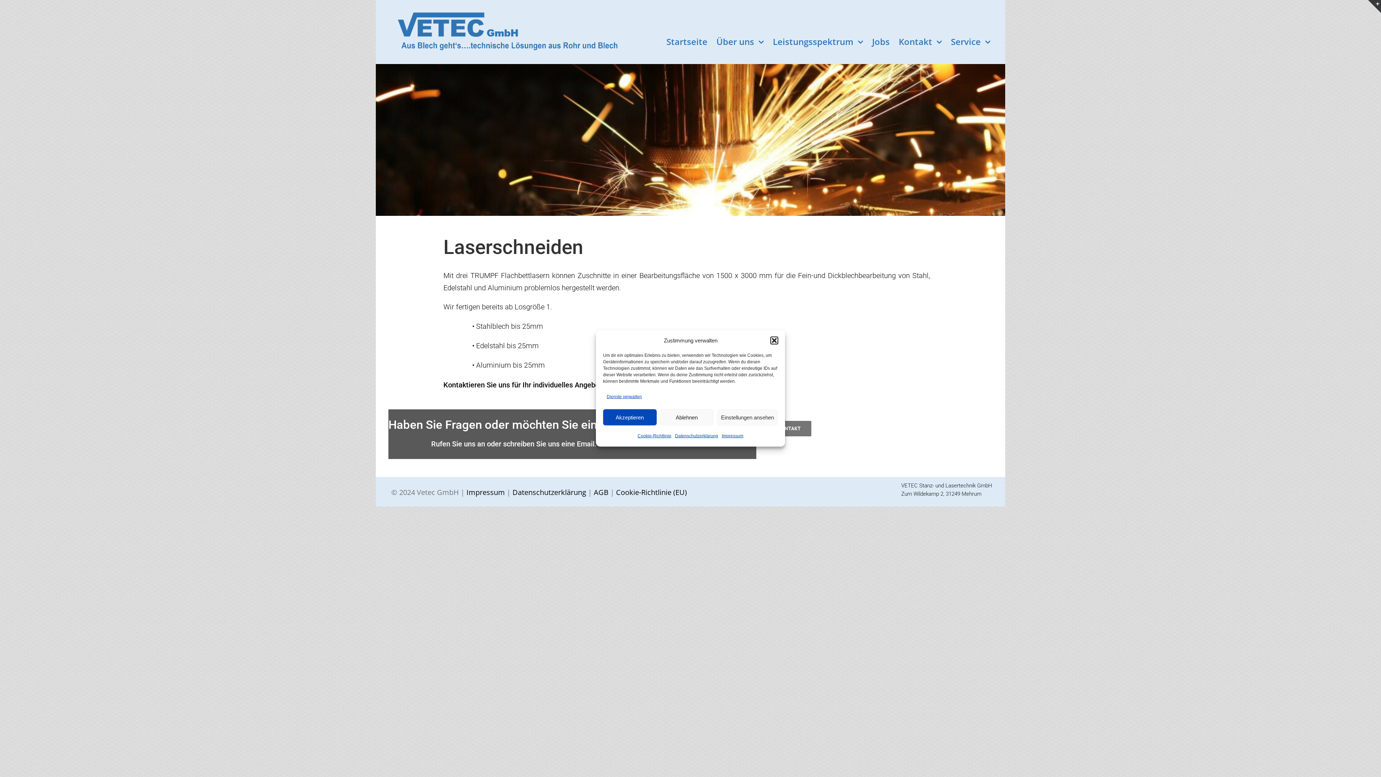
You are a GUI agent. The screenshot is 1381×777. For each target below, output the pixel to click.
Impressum (732, 436)
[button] (774, 340)
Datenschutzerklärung (696, 436)
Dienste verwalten (624, 396)
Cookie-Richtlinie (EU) (650, 492)
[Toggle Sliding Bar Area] (1374, 6)
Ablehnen (687, 417)
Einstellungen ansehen (747, 417)
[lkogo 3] (500, 11)
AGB (600, 492)
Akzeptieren (630, 417)
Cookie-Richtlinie (654, 436)
